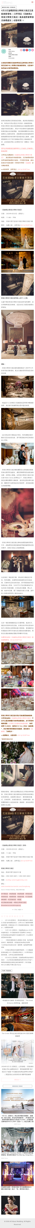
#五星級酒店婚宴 (6, 902)
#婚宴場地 (20, 896)
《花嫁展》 (28, 163)
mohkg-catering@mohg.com (16, 880)
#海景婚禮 (20, 894)
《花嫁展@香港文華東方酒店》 (21, 718)
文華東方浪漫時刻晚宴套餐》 (19, 723)
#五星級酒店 (12, 899)
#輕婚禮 (4, 899)
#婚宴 (19, 899)
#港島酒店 (4, 896)
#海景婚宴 (12, 894)
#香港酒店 (28, 894)
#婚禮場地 (12, 896)
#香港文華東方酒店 (20, 902)
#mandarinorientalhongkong (11, 905)
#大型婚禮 (28, 896)
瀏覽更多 (17, 1079)
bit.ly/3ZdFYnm (24, 169)
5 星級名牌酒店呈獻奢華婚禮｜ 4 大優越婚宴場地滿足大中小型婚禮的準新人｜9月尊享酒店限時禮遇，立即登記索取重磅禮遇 (17, 952)
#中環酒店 (4, 894)
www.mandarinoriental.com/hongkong (15, 886)
